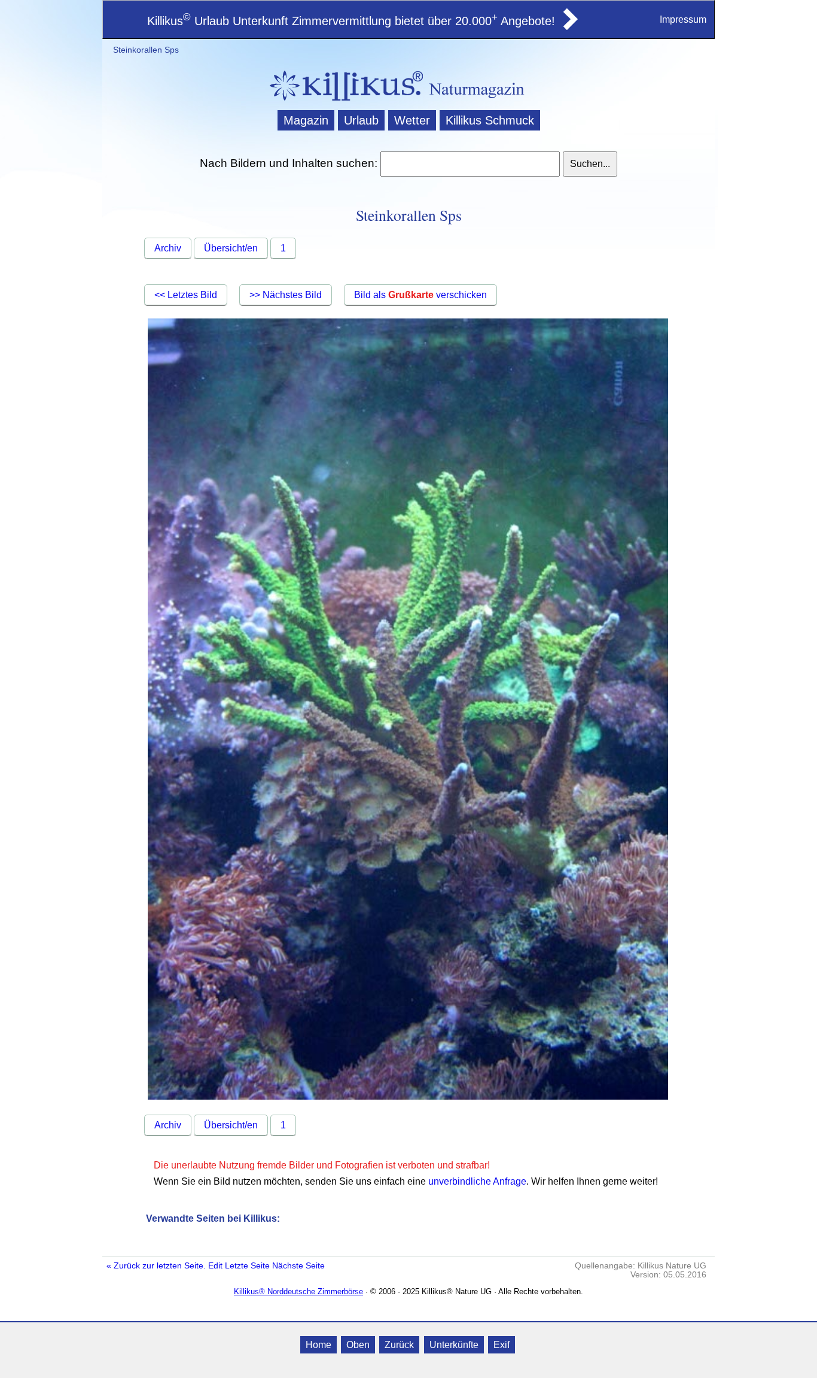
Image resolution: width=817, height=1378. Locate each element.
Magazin (305, 120)
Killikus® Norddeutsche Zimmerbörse (298, 1291)
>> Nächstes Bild (285, 295)
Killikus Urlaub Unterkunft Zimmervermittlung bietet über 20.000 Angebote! (351, 21)
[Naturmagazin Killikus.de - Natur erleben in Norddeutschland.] (342, 102)
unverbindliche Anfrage (477, 1181)
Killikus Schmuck (490, 120)
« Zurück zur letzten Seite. (156, 1265)
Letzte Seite (247, 1265)
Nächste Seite (298, 1265)
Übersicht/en (231, 248)
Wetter (412, 120)
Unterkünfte (453, 1345)
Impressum (683, 19)
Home (318, 1345)
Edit (215, 1265)
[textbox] (469, 164)
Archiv (167, 248)
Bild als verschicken (420, 295)
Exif (501, 1345)
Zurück (399, 1345)
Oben (358, 1345)
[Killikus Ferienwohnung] (569, 26)
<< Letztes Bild (185, 295)
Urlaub (361, 120)
